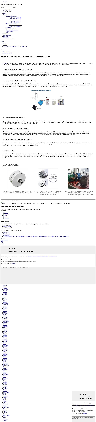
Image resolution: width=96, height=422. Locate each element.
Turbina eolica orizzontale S (15, 26)
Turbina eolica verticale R (14, 22)
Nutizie (5, 33)
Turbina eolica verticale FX (15, 20)
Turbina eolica (65, 236)
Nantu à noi (6, 37)
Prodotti (5, 14)
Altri (7, 32)
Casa (4, 13)
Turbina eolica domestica (31, 236)
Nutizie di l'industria (7, 53)
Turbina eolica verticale (11, 16)
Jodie (2, 242)
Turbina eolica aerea (7, 236)
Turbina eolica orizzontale (12, 23)
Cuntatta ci (5, 36)
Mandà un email (4, 240)
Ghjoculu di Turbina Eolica (12, 30)
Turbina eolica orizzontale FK (15, 25)
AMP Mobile (6, 235)
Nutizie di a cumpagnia (8, 51)
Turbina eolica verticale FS (15, 18)
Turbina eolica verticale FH (15, 17)
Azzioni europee (7, 35)
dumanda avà (3, 210)
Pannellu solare (9, 31)
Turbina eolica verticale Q (14, 21)
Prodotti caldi (6, 232)
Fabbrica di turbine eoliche (56, 236)
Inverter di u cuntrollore (11, 28)
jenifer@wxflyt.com (7, 226)
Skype (2, 241)
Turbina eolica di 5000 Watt (43, 236)
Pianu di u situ (6, 233)
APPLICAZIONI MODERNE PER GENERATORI (15, 46)
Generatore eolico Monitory (19, 236)
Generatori (5, 63)
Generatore (8, 27)
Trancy (2, 243)
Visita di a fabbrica (10, 39)
